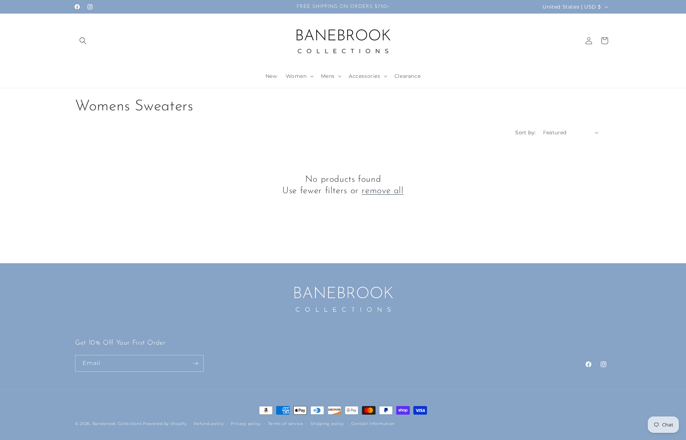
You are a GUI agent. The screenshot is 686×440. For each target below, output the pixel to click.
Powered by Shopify (165, 423)
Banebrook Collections (117, 423)
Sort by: (525, 132)
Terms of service (285, 423)
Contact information (373, 423)
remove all (382, 190)
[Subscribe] (195, 363)
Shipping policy (327, 423)
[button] (83, 41)
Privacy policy (246, 423)
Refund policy (209, 423)
